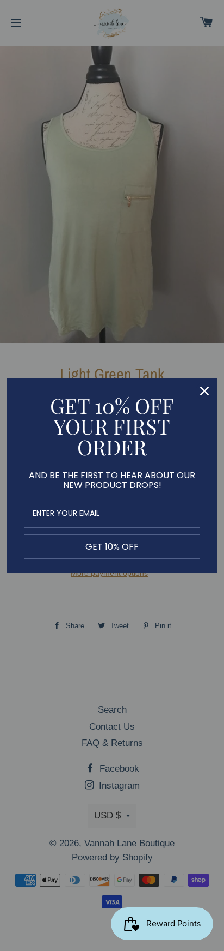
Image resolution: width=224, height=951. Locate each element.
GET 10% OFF (112, 546)
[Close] (204, 391)
